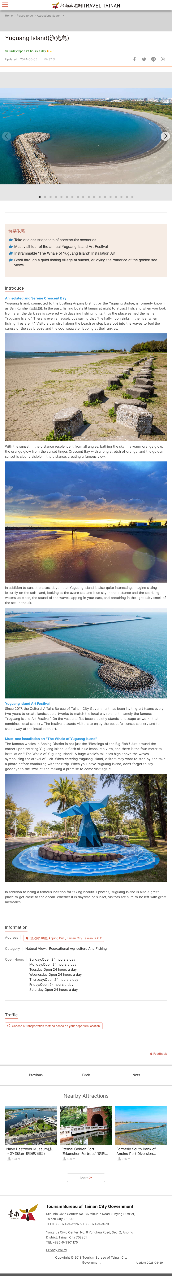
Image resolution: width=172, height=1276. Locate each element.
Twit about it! (144, 59)
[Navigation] (5, 4)
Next (136, 1075)
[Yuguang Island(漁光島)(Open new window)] (86, 136)
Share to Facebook (134, 59)
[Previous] (6, 136)
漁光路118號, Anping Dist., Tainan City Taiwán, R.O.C (66, 938)
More (84, 1178)
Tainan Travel (86, 5)
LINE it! (153, 59)
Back (86, 1075)
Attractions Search (49, 15)
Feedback (163, 59)
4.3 (52, 51)
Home (9, 15)
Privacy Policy (56, 1250)
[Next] (165, 136)
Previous (36, 1075)
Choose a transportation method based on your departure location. (56, 1026)
